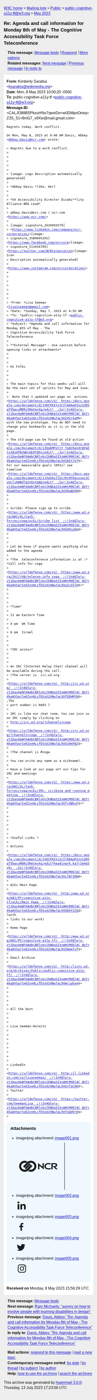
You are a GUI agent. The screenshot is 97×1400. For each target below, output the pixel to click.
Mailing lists (36, 8)
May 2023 (42, 13)
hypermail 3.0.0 (68, 1382)
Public (55, 8)
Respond (69, 53)
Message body (46, 53)
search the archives (76, 1374)
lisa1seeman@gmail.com (28, 306)
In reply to (33, 68)
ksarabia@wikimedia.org (29, 87)
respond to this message (51, 1352)
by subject (29, 1368)
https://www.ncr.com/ (27, 217)
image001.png (67, 1138)
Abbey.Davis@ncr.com (26, 139)
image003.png (67, 1217)
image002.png (67, 1195)
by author (48, 1368)
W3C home (13, 8)
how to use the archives (37, 1374)
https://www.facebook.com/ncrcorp (38, 242)
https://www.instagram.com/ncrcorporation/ (47, 268)
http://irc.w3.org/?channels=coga (40, 722)
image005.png (67, 1258)
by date (73, 1363)
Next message (54, 63)
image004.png (67, 1238)
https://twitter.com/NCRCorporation (40, 251)
